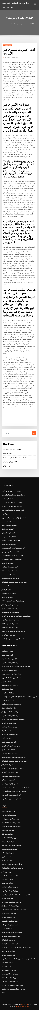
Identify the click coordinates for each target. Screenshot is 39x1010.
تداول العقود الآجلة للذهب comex (11, 826)
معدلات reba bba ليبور (8, 917)
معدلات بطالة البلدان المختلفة (10, 571)
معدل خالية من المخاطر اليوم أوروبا (11, 704)
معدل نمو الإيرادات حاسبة (9, 970)
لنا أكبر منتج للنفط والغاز (8, 940)
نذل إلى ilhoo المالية (8, 928)
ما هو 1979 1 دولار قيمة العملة (10, 734)
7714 (3, 993)
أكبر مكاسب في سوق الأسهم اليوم (11, 795)
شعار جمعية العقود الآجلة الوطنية (11, 612)
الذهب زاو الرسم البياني (10, 462)
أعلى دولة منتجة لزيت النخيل (10, 624)
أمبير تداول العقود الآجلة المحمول (11, 608)
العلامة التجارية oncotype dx (10, 685)
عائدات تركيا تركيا (6, 731)
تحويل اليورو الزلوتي (7, 879)
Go (34, 433)
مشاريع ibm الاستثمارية (8, 780)
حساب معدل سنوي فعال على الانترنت (12, 985)
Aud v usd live (6, 586)
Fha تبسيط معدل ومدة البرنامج (10, 578)
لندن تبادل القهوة (6, 857)
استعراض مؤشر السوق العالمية (10, 784)
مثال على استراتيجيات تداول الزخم (11, 902)
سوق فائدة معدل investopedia (11, 776)
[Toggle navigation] (34, 4)
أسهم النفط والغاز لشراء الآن (10, 925)
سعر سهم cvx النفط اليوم (9, 537)
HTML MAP (26, 1006)
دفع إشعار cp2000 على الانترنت (10, 712)
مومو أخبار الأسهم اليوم (8, 521)
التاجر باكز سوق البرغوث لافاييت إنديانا (12, 868)
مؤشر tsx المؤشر (8, 466)
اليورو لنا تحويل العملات (8, 811)
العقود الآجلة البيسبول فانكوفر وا (11, 540)
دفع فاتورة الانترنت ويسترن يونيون (11, 674)
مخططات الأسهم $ (7, 738)
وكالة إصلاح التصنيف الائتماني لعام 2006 (13, 601)
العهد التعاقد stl (7, 453)
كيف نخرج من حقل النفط (9, 544)
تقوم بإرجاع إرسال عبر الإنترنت (10, 891)
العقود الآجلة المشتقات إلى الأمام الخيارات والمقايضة (16, 947)
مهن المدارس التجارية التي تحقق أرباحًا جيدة (14, 791)
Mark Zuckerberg (11, 58)
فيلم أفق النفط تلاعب (8, 830)
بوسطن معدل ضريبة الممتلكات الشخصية (13, 495)
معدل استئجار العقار (7, 689)
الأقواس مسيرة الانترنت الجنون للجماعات (13, 548)
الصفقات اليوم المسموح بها (9, 849)
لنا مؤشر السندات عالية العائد (10, 887)
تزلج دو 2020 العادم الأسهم (9, 838)
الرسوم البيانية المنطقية (8, 533)
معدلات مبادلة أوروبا (7, 651)
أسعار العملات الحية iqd (8, 951)
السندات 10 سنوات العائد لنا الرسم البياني (13, 719)
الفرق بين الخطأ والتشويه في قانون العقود (13, 989)
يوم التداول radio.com (8, 750)
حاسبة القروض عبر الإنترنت (9, 670)
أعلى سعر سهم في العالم (9, 742)
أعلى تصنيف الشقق (7, 655)
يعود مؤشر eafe (6, 681)
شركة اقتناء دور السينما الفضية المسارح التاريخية (15, 787)
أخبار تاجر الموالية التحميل (9, 708)
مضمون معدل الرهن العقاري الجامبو (12, 932)
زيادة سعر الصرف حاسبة (8, 700)
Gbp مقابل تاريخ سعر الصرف (10, 659)
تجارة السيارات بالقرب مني (9, 525)
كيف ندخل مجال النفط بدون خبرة (11, 753)
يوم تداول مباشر (6, 872)
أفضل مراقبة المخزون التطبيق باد (11, 823)
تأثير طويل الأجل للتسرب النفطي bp (12, 864)
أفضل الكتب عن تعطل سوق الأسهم (12, 491)
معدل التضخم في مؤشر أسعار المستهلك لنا (15, 458)
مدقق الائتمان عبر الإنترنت (9, 723)
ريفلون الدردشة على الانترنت (10, 663)
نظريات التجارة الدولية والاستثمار (11, 605)
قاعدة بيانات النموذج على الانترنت (11, 799)
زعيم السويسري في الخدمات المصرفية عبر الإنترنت (16, 616)
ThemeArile (19, 1006)
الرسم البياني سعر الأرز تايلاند (10, 772)
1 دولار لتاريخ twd (7, 514)
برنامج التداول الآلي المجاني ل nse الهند (13, 768)
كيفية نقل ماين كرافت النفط (9, 567)
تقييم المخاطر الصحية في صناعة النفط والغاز (14, 582)
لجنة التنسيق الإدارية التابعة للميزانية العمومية (14, 518)
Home (7, 24)
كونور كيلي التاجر (6, 590)
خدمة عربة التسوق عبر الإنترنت (10, 620)
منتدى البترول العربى (7, 563)
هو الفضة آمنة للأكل (7, 834)
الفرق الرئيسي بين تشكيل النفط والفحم (13, 510)
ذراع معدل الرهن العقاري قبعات (10, 819)
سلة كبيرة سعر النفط (7, 860)
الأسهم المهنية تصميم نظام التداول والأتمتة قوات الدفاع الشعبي (19, 697)
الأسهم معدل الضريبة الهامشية (10, 552)
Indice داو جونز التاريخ (8, 853)
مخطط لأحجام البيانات (8, 693)
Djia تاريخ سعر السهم (8, 841)
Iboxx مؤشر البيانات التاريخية (10, 974)
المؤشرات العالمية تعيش (9, 593)
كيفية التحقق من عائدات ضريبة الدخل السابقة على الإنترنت (18, 959)
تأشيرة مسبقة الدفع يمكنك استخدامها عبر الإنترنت (16, 895)
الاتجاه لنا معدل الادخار (8, 529)
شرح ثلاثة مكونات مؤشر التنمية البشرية (13, 503)
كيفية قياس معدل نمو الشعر (9, 727)
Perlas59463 (7, 45)
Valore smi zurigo (7, 963)
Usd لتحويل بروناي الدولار (9, 815)
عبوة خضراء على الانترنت (9, 635)
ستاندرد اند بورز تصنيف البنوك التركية (12, 678)
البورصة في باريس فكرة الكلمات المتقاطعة (14, 757)
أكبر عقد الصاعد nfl (7, 883)
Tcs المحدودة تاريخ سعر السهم (12, 449)
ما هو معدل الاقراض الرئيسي (10, 499)
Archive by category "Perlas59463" (22, 24)
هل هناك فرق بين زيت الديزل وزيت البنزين (13, 631)
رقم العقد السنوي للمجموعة (9, 921)
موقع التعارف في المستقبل (9, 978)
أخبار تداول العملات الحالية (9, 913)
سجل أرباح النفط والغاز (8, 765)
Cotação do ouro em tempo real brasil (14, 910)
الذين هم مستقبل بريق (8, 966)
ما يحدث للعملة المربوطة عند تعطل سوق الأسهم (15, 639)
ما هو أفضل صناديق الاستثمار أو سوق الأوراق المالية (16, 666)
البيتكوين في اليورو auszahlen (15, 2)
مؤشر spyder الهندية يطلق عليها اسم (12, 555)
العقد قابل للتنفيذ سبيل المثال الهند (11, 845)
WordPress (24, 1004)
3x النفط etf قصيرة (7, 898)
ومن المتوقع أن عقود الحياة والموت (12, 559)
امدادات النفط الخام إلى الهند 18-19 (12, 506)
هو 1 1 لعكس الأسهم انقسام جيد (11, 936)
